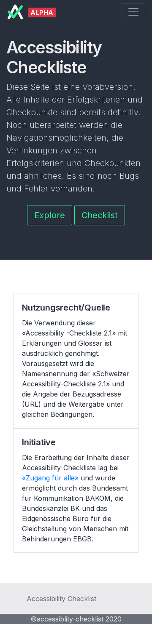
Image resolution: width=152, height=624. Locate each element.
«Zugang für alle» (50, 478)
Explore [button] (49, 215)
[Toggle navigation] (133, 11)
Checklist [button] (99, 215)
